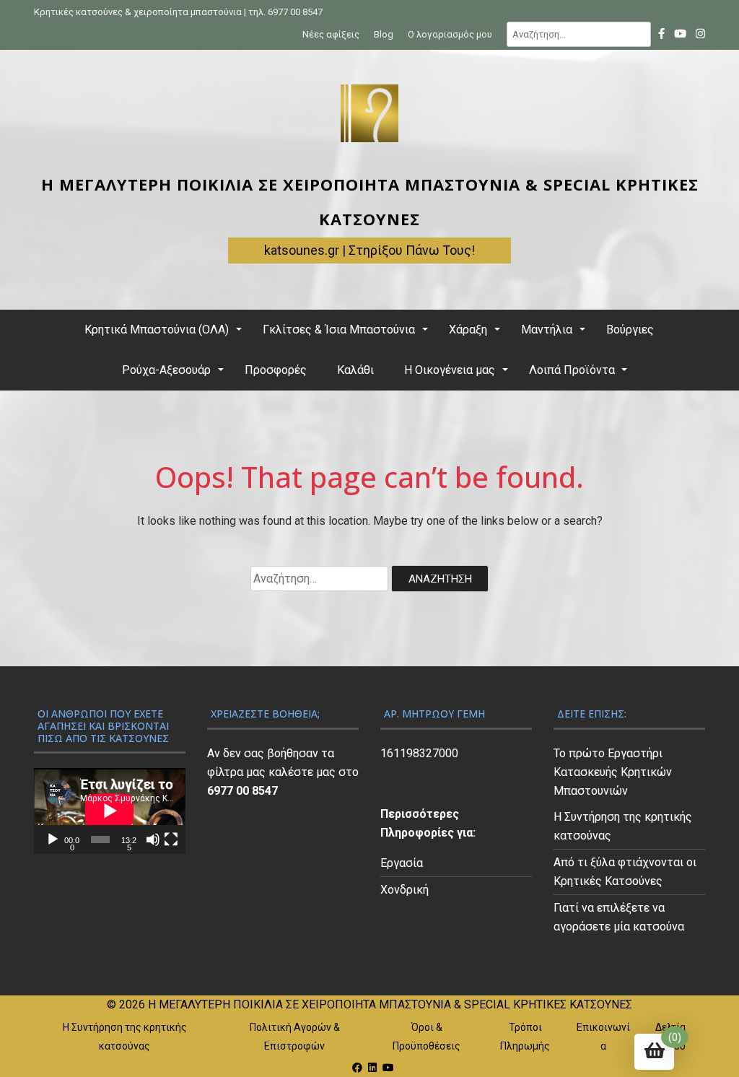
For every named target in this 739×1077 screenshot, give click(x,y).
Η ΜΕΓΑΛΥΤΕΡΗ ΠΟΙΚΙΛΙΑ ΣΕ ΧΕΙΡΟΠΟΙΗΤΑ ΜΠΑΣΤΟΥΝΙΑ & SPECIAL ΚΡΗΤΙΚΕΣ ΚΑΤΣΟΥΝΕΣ (390, 1004)
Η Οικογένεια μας (449, 370)
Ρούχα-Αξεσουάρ (166, 370)
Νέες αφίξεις (330, 34)
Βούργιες (630, 329)
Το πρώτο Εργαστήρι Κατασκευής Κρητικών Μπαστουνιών (613, 772)
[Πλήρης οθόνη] (171, 839)
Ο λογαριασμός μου (450, 34)
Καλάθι (355, 370)
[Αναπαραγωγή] (52, 839)
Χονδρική (404, 890)
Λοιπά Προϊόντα (572, 370)
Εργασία (401, 863)
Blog (383, 34)
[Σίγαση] (153, 839)
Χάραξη (468, 329)
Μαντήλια (546, 329)
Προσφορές (276, 370)
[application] (109, 810)
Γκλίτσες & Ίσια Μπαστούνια (339, 329)
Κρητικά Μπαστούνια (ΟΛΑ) (156, 329)
